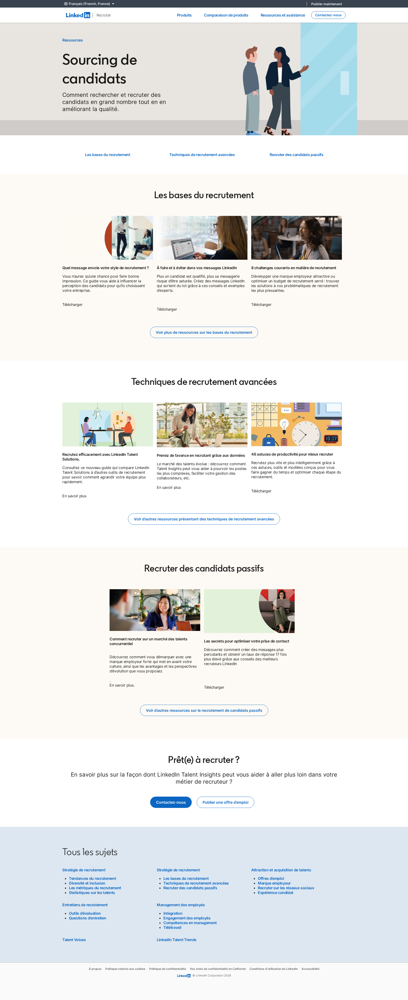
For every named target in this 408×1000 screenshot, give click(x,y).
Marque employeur (274, 883)
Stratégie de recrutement (83, 870)
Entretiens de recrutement (85, 904)
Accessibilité (310, 969)
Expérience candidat (275, 892)
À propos (95, 969)
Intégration (172, 913)
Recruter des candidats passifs (296, 154)
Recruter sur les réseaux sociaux (286, 887)
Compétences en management (190, 922)
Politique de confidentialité (167, 969)
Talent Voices (74, 939)
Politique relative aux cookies (125, 969)
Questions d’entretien (87, 918)
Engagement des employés (187, 918)
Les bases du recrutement (107, 154)
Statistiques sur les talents (92, 892)
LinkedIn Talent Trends (176, 939)
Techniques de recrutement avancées (202, 154)
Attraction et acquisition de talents (281, 870)
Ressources (72, 40)
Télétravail (172, 927)
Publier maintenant (326, 4)
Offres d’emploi (271, 878)
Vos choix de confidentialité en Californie (218, 969)
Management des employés (181, 904)
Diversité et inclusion (87, 883)
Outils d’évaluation (85, 913)
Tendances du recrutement (92, 878)
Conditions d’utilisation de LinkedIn (274, 969)
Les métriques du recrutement (95, 887)
